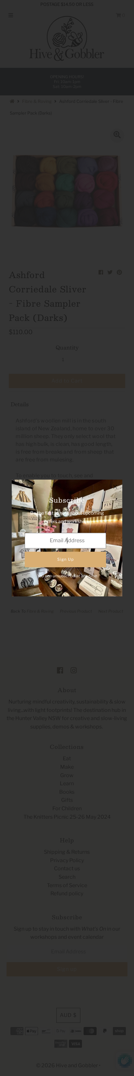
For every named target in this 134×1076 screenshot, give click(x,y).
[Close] (115, 487)
